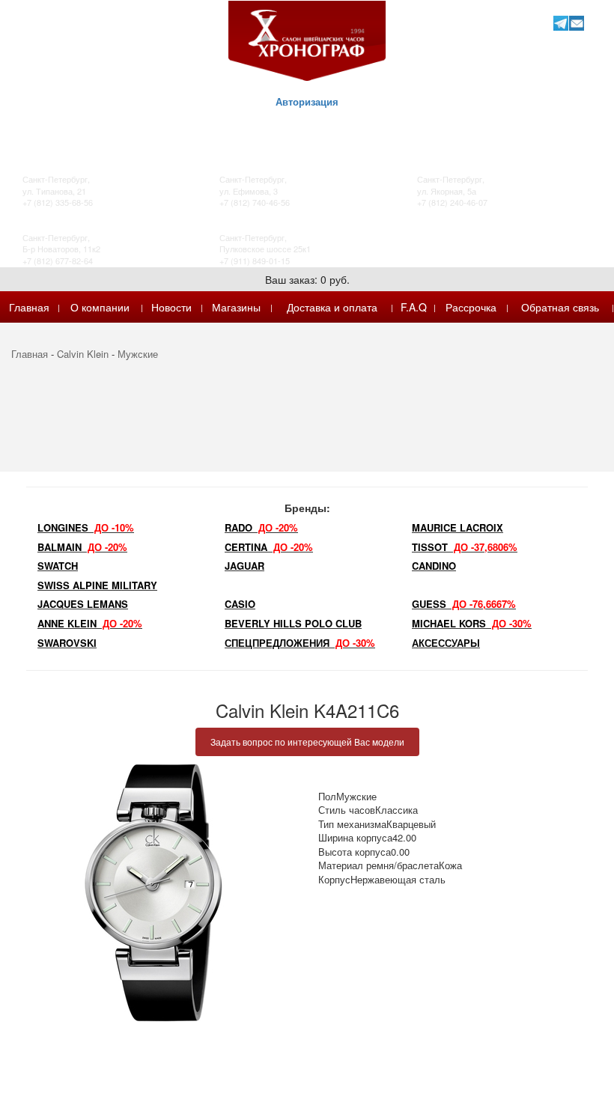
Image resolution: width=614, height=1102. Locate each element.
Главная (29, 306)
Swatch (57, 565)
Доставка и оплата (332, 306)
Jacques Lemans (82, 604)
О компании (100, 306)
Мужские (138, 354)
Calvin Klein (83, 354)
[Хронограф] (307, 39)
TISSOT (464, 547)
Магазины (236, 306)
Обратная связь (560, 306)
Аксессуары (446, 643)
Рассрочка (471, 306)
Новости (171, 306)
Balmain (82, 547)
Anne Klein (89, 623)
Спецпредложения (300, 643)
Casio (240, 604)
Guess (464, 604)
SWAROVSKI (67, 643)
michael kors (472, 623)
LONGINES (85, 527)
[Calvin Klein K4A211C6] (153, 893)
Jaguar (244, 565)
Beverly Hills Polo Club (293, 623)
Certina (269, 547)
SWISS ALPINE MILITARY (97, 585)
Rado (261, 527)
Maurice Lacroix (457, 527)
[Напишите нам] (576, 23)
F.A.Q (414, 306)
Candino (434, 565)
